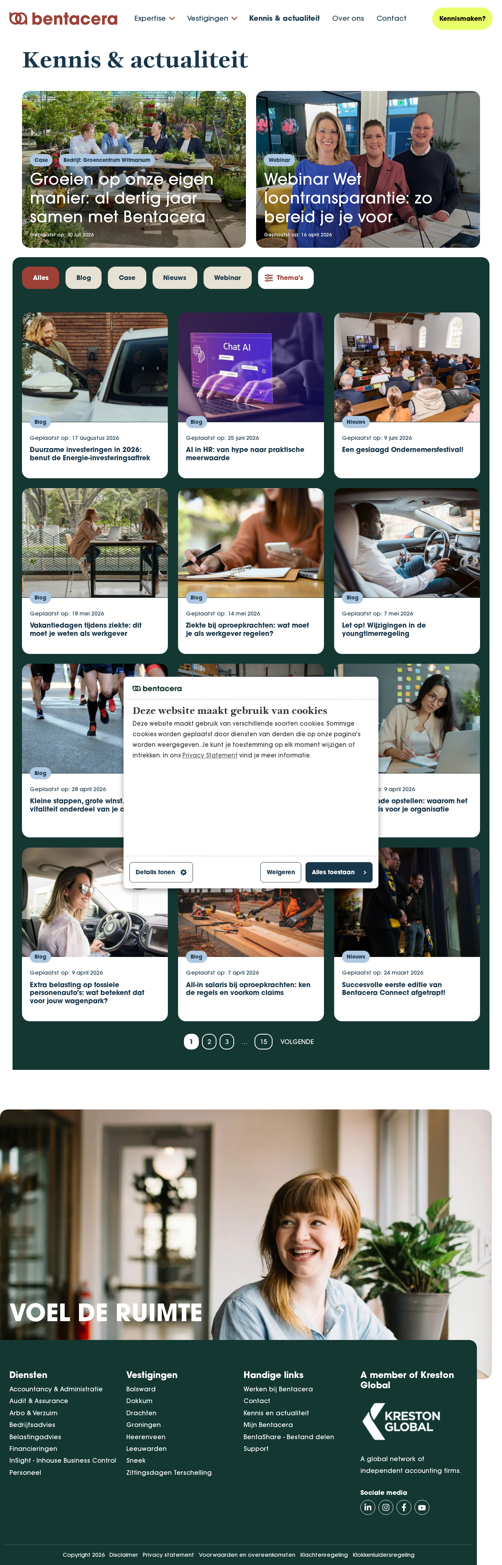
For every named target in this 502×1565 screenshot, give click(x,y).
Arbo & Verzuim (33, 1413)
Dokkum (139, 1401)
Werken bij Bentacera (278, 1389)
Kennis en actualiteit (276, 1413)
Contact (391, 18)
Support (256, 1448)
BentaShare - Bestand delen (289, 1437)
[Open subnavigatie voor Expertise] (172, 18)
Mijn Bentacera (268, 1425)
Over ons (348, 18)
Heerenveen (146, 1437)
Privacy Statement (210, 755)
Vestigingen (207, 18)
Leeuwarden (146, 1448)
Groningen (143, 1425)
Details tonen (155, 872)
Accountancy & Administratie (56, 1389)
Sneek (136, 1460)
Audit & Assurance (38, 1401)
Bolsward (141, 1389)
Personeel (25, 1472)
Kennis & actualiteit (284, 18)
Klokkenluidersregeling (384, 1554)
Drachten (141, 1413)
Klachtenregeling (324, 1554)
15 (263, 1042)
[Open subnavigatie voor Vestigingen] (234, 18)
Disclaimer (123, 1554)
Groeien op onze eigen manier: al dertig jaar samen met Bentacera (122, 197)
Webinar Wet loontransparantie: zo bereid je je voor (348, 197)
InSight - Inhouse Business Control (62, 1460)
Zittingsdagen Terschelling (169, 1472)
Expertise (150, 18)
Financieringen (33, 1448)
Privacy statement (168, 1554)
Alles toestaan (333, 872)
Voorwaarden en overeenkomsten (247, 1554)
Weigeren (281, 872)
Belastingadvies (35, 1437)
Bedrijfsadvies (32, 1425)
